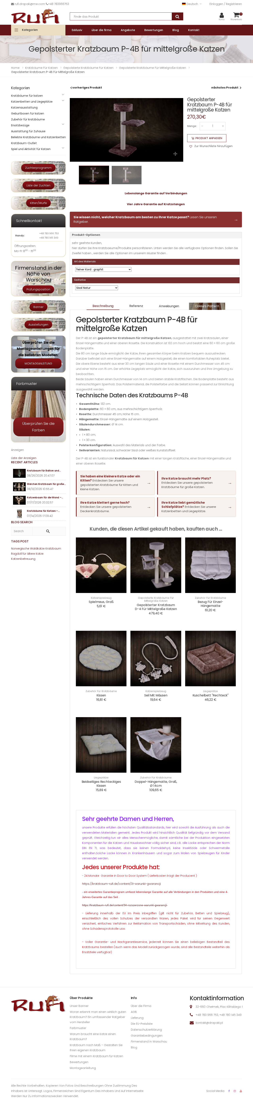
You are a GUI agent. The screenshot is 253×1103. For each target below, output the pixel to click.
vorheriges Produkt (87, 88)
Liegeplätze (210, 691)
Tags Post (20, 541)
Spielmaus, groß (101, 602)
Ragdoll (16, 554)
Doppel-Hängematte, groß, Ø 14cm (156, 783)
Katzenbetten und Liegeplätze (32, 102)
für (24, 554)
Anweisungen (169, 306)
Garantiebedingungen (146, 1036)
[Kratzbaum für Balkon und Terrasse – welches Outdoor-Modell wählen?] (19, 473)
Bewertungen (79, 1062)
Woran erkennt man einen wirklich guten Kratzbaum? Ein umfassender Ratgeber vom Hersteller (98, 1017)
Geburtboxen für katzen (27, 113)
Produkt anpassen (208, 138)
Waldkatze (37, 549)
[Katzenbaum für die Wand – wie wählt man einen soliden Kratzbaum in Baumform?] (19, 500)
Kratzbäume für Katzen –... (43, 511)
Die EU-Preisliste (142, 1024)
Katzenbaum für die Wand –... (45, 497)
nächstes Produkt (224, 88)
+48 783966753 (58, 4)
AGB (134, 1012)
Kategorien (30, 30)
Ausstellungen (38, 325)
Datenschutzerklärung (146, 1030)
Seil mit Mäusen (155, 695)
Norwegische (20, 549)
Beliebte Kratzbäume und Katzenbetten (38, 137)
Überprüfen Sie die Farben (38, 427)
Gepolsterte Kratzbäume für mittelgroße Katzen (156, 599)
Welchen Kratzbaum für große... (46, 484)
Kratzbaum (53, 549)
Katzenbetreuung (23, 559)
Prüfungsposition (38, 289)
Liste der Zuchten (38, 185)
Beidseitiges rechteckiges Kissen (101, 783)
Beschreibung (103, 306)
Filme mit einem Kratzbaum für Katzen (96, 1056)
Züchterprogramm (38, 168)
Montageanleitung (83, 1068)
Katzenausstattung (24, 108)
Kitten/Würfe (38, 203)
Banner (38, 307)
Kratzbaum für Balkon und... (44, 470)
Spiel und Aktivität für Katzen (31, 149)
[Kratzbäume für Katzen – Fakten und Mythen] (19, 513)
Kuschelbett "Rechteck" (210, 695)
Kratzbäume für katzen (27, 96)
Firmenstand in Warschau (149, 1042)
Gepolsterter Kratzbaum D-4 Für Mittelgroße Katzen (156, 607)
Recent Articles (24, 462)
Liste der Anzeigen (23, 458)
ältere (31, 554)
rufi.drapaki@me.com (30, 4)
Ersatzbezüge (20, 125)
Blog (134, 1047)
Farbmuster (78, 1028)
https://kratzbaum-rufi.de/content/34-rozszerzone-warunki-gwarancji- (125, 905)
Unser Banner (79, 1006)
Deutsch (192, 4)
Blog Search (21, 522)
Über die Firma (141, 1006)
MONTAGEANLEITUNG (38, 363)
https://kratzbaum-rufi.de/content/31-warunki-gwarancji (121, 884)
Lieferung (137, 1018)
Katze (39, 554)
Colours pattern (207, 306)
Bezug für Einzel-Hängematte (210, 604)
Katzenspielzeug (101, 598)
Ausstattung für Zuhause (28, 131)
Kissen (101, 695)
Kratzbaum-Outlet (24, 143)
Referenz (136, 306)
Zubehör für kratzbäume (210, 598)
